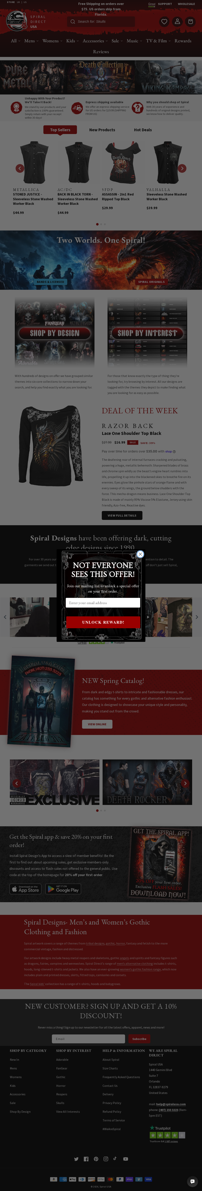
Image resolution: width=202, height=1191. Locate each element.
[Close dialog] (140, 554)
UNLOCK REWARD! (103, 622)
